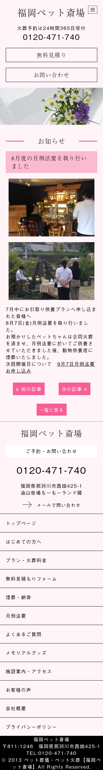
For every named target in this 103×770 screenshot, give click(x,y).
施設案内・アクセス (29, 671)
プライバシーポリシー (31, 726)
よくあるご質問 (24, 634)
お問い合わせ (51, 75)
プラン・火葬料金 (26, 560)
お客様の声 (18, 689)
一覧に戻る (51, 410)
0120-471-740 (51, 36)
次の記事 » (75, 388)
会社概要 (16, 708)
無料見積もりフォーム (31, 578)
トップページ (21, 523)
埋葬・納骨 (18, 597)
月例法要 (16, 615)
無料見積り (52, 55)
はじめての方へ (24, 541)
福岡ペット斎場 (51, 12)
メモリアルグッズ (26, 652)
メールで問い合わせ (59, 505)
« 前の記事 (29, 388)
